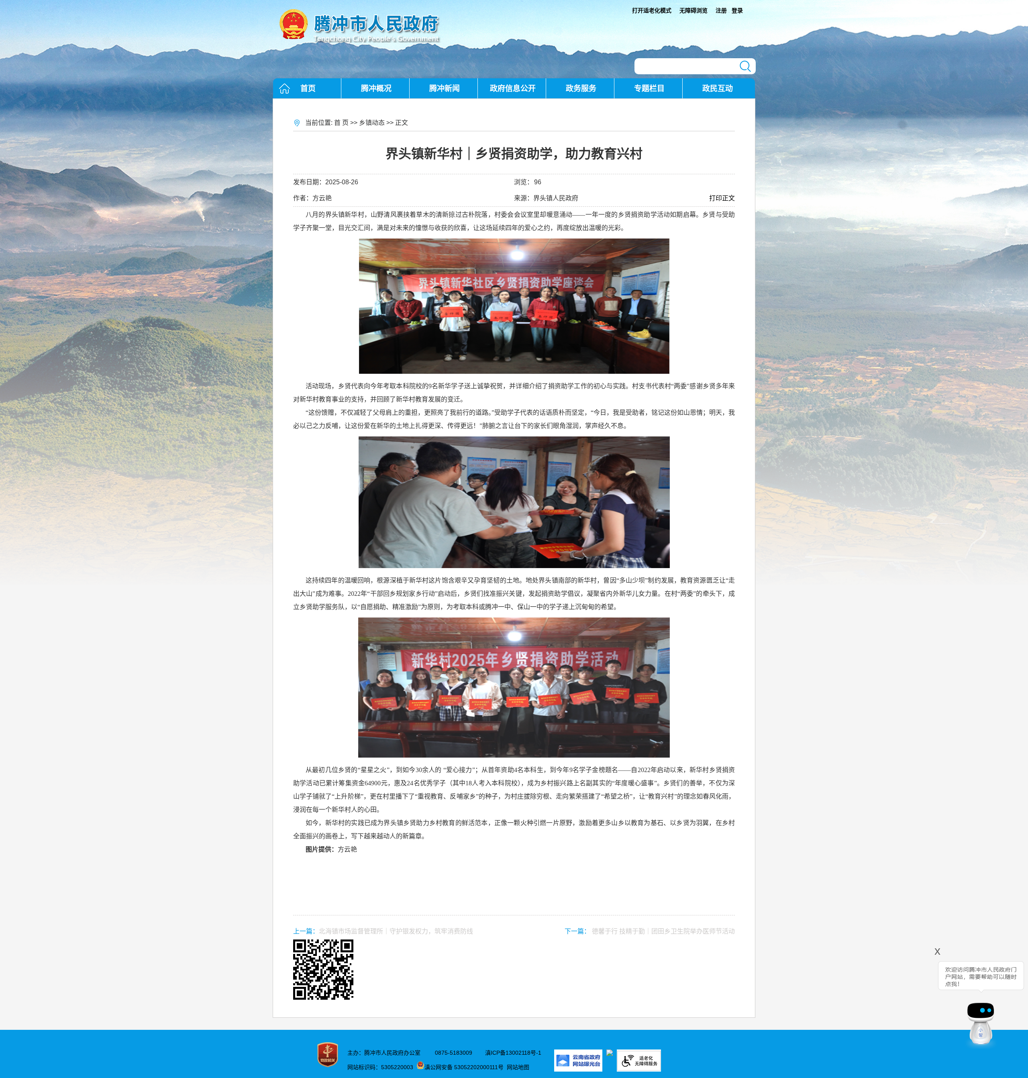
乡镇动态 (372, 122)
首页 (308, 88)
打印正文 (722, 198)
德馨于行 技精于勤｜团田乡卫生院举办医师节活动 (663, 931)
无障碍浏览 (693, 10)
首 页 (341, 122)
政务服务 (581, 88)
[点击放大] (514, 970)
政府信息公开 (513, 88)
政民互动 (717, 88)
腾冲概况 (376, 88)
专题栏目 (649, 88)
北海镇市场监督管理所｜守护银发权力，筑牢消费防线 (396, 931)
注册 (721, 10)
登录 (737, 10)
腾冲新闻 (444, 88)
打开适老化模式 (651, 10)
